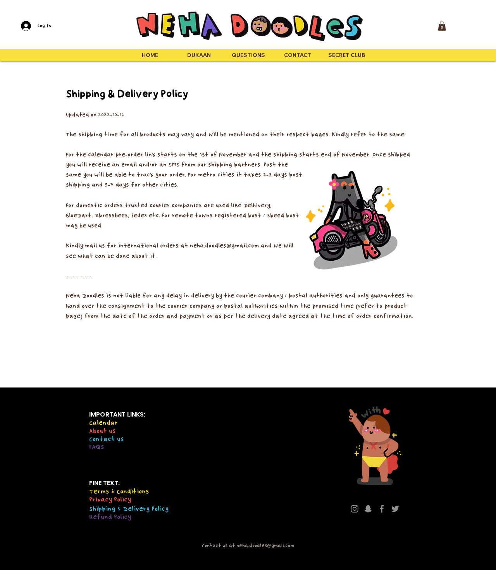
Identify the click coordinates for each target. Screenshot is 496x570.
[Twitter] (395, 509)
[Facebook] (382, 509)
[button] (442, 26)
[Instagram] (355, 509)
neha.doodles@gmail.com (224, 246)
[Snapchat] (368, 509)
